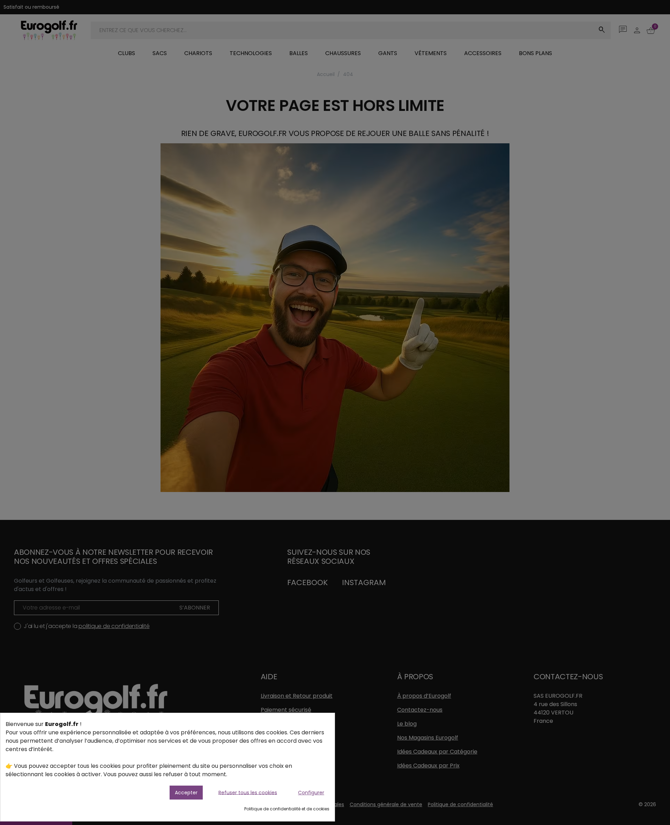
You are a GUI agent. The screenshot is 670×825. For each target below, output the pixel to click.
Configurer (311, 792)
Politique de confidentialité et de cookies (286, 809)
